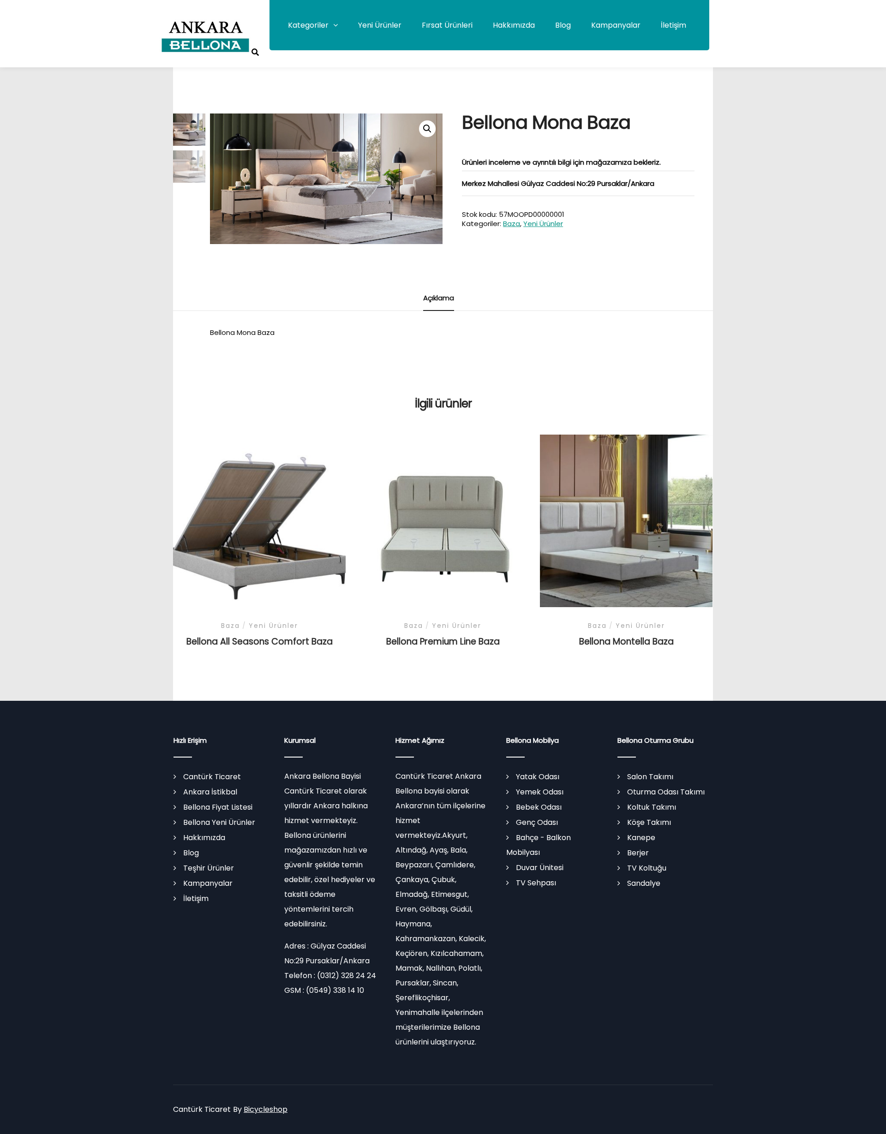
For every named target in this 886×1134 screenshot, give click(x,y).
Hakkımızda (514, 25)
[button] (427, 128)
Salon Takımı (650, 776)
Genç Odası (537, 822)
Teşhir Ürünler (208, 868)
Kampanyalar (616, 25)
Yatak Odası (537, 776)
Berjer (638, 853)
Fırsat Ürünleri (447, 25)
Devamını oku (259, 522)
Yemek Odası (539, 792)
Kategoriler (308, 25)
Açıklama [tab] (438, 298)
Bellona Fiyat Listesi (217, 807)
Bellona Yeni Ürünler (219, 822)
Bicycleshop (265, 1109)
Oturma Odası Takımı (666, 792)
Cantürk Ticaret (212, 776)
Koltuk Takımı (651, 807)
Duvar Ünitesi (539, 867)
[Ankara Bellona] (205, 37)
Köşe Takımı (649, 822)
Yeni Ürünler (379, 25)
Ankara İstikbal (210, 792)
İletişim (673, 25)
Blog (563, 25)
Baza (511, 223)
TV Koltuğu (646, 868)
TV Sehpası (536, 882)
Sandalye (643, 883)
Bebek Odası (539, 807)
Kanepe (641, 837)
